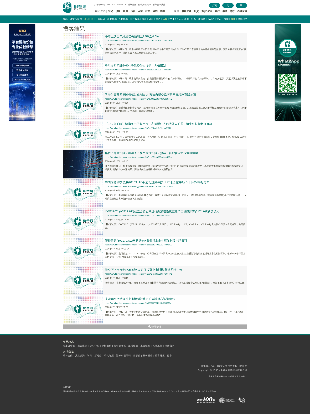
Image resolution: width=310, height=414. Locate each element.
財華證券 (132, 4)
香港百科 (242, 11)
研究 (147, 11)
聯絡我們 (242, 19)
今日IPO (88, 19)
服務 (233, 19)
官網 (110, 11)
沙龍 (132, 11)
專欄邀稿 (106, 345)
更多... (170, 355)
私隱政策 (157, 345)
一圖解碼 (100, 19)
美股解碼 (135, 19)
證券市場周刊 (123, 355)
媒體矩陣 (144, 4)
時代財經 (109, 355)
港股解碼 (112, 19)
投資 (196, 11)
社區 (193, 19)
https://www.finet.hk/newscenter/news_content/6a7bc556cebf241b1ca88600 (138, 128)
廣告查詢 (82, 345)
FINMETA (121, 4)
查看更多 (156, 326)
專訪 (158, 19)
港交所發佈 (76, 19)
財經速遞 (186, 11)
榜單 (118, 11)
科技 (217, 11)
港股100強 (206, 11)
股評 (144, 19)
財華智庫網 (99, 4)
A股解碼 (123, 19)
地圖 (125, 11)
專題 (224, 11)
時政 (232, 11)
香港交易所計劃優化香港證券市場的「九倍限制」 (137, 65)
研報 (151, 19)
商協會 (201, 19)
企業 (140, 11)
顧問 (155, 11)
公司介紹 (94, 345)
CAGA (210, 19)
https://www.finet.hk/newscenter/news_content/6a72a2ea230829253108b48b (139, 186)
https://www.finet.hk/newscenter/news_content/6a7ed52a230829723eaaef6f (138, 70)
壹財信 (136, 355)
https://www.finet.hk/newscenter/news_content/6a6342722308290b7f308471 (138, 274)
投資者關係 (120, 345)
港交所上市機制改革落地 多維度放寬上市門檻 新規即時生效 (143, 269)
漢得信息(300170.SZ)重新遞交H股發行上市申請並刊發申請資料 (146, 240)
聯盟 (162, 11)
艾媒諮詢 (80, 355)
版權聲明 (133, 345)
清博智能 (68, 355)
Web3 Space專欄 (179, 19)
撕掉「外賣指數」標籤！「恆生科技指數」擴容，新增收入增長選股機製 (151, 153)
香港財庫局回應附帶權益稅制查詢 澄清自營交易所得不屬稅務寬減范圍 (150, 94)
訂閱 (214, 5)
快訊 (65, 19)
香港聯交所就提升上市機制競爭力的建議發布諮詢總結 (140, 299)
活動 (165, 19)
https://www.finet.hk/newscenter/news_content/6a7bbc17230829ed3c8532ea (138, 157)
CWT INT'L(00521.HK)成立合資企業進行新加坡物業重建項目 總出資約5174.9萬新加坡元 (162, 211)
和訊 (89, 355)
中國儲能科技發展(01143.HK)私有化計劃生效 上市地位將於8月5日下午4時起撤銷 (157, 182)
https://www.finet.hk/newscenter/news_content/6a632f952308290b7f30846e (138, 303)
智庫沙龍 (159, 4)
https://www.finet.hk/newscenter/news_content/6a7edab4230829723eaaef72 (138, 40)
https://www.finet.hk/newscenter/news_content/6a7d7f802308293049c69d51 (138, 99)
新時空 (98, 355)
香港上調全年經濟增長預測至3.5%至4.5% (132, 36)
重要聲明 (145, 345)
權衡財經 (148, 355)
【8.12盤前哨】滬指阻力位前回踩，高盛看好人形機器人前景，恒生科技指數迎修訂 (158, 124)
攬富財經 (160, 355)
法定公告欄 (223, 19)
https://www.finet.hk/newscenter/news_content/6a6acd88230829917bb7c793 (138, 245)
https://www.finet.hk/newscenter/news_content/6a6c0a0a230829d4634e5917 (138, 215)
